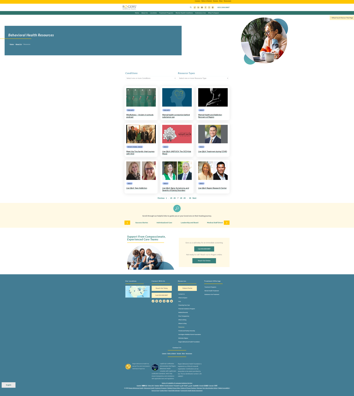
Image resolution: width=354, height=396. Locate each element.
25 (171, 198)
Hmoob (201, 385)
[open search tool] (191, 7)
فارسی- (190, 385)
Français (211, 385)
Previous (161, 198)
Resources (181, 327)
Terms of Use (155, 390)
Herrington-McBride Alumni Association (189, 334)
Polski (185, 385)
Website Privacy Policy (173, 388)
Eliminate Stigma (183, 338)
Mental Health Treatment (211, 290)
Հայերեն (195, 385)
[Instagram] (209, 7)
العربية (181, 385)
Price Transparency (183, 316)
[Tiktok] (153, 301)
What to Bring (182, 319)
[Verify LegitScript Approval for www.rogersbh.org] (155, 370)
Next (194, 198)
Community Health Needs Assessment (192, 390)
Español (139, 385)
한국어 (162, 385)
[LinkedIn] (198, 7)
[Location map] (137, 291)
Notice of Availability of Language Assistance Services (177, 383)
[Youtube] (201, 7)
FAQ (179, 301)
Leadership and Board (189, 223)
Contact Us (181, 294)
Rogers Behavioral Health (136, 388)
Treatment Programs (210, 287)
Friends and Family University (186, 330)
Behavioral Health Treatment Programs (155, 388)
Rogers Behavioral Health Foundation (189, 342)
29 (185, 198)
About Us (19, 44)
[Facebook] (205, 7)
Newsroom (227, 1)
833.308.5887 (224, 7)
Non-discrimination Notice (210, 388)
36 (190, 198)
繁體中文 (144, 385)
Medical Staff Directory (216, 223)
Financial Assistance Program (186, 308)
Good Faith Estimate (174, 390)
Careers (197, 1)
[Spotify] (212, 7)
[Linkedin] (156, 301)
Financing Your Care (184, 305)
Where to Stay (182, 323)
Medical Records (183, 312)
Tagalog (157, 385)
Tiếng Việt (151, 385)
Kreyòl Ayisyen (169, 385)
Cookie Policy (164, 390)
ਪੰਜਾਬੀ (215, 385)
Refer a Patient (207, 1)
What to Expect (182, 297)
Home (12, 44)
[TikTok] (194, 7)
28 (181, 198)
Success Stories (141, 223)
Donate (215, 1)
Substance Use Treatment (211, 294)
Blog (221, 1)
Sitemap (199, 388)
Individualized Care (164, 223)
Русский (176, 385)
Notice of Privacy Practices (188, 388)
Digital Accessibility (223, 388)
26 (175, 198)
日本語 (206, 385)
